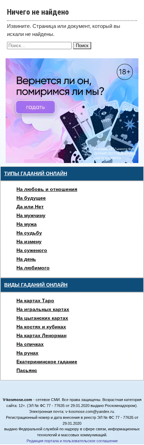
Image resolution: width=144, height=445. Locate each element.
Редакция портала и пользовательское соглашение (72, 441)
